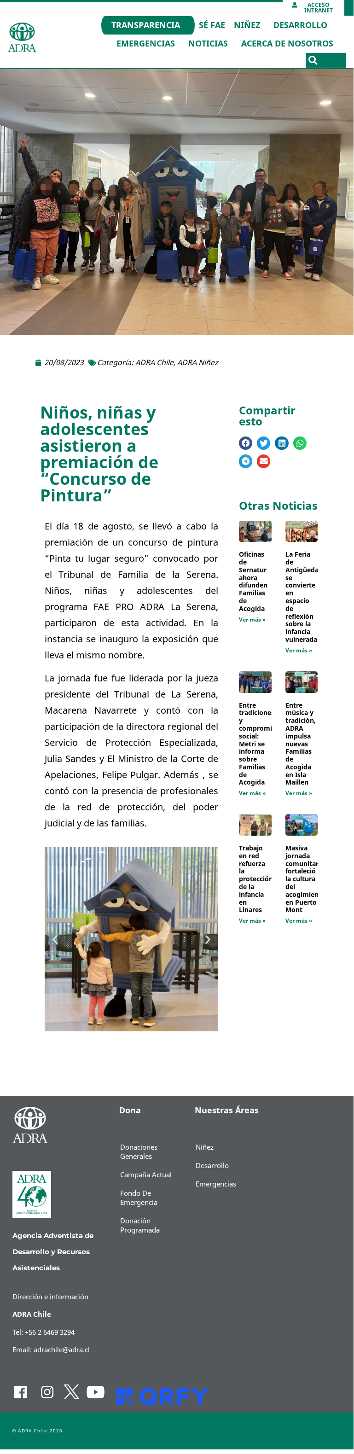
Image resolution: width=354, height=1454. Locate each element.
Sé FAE (212, 25)
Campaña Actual (146, 1175)
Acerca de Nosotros (287, 44)
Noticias (208, 44)
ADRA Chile (154, 362)
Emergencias (145, 44)
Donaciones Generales (138, 1152)
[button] (313, 60)
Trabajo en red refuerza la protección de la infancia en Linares (256, 879)
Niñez (247, 25)
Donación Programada (140, 1225)
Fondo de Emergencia (138, 1198)
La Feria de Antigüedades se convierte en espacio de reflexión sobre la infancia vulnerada (307, 597)
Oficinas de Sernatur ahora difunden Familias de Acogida (253, 582)
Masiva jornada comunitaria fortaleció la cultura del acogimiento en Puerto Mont (305, 879)
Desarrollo (300, 25)
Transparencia (145, 25)
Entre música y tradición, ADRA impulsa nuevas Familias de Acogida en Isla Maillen (300, 744)
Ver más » (252, 620)
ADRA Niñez (197, 362)
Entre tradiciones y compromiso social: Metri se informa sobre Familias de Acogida (259, 744)
